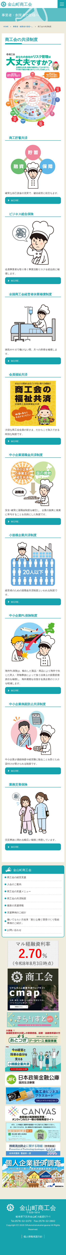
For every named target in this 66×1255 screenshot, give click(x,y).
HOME (5, 26)
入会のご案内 (14, 884)
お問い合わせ (14, 930)
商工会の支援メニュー (19, 891)
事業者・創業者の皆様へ (22, 26)
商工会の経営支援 (16, 877)
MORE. (15, 200)
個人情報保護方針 (33, 1236)
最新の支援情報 (15, 905)
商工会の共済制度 (16, 898)
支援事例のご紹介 (16, 912)
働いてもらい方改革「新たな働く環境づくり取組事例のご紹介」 (33, 921)
